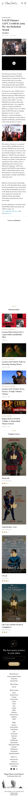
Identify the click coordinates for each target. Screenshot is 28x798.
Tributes (14, 738)
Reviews (14, 725)
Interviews (14, 736)
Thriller (14, 719)
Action (14, 692)
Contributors (14, 766)
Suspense (14, 716)
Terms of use (14, 793)
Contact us (14, 761)
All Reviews (14, 678)
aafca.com (8, 213)
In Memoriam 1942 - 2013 (14, 776)
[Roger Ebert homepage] (9, 3)
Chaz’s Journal (14, 727)
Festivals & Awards (6, 17)
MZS (14, 731)
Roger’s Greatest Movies (14, 676)
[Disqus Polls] (14, 243)
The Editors (5, 33)
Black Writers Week (14, 744)
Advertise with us (14, 763)
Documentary (14, 699)
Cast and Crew (14, 680)
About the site (14, 759)
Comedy (14, 697)
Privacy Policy (14, 794)
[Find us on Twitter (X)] (17, 769)
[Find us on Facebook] (11, 769)
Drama (14, 701)
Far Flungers (14, 733)
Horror (14, 703)
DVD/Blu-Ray (14, 740)
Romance (14, 712)
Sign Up (14, 686)
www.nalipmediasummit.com (10, 211)
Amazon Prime (14, 695)
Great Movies (14, 729)
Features (14, 747)
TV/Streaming (14, 749)
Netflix (14, 710)
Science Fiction (14, 714)
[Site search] (22, 3)
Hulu (14, 706)
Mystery (14, 708)
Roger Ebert (14, 751)
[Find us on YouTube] (14, 769)
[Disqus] (14, 282)
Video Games (14, 742)
